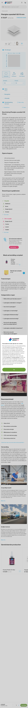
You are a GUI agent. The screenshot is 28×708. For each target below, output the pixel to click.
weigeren (8, 357)
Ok (14, 369)
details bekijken (16, 357)
